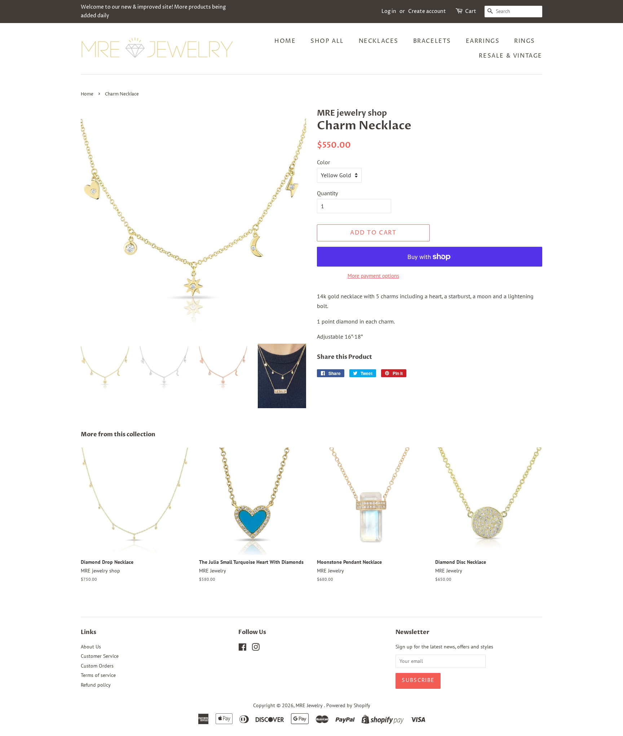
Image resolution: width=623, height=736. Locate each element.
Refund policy (96, 685)
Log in (388, 11)
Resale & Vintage (510, 56)
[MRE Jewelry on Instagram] (256, 648)
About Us (91, 646)
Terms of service (98, 675)
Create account (427, 11)
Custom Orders (97, 666)
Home (285, 41)
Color (323, 162)
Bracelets (432, 41)
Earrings (483, 41)
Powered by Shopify (348, 705)
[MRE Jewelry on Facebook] (242, 648)
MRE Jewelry (310, 705)
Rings (524, 41)
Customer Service (100, 656)
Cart (470, 11)
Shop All (327, 41)
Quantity (327, 193)
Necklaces (378, 41)
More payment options (373, 275)
